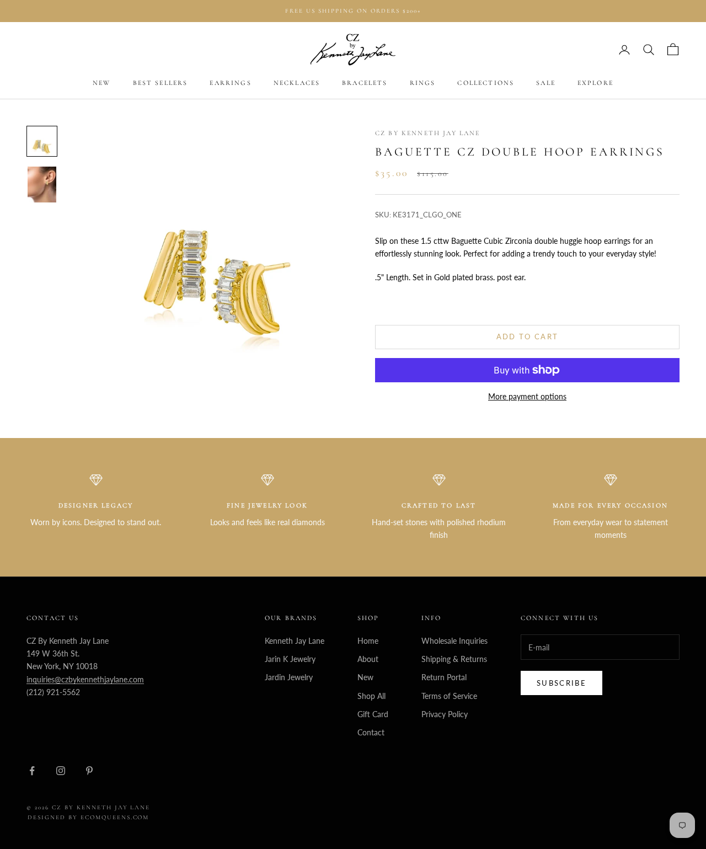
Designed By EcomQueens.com (88, 817)
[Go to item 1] (41, 141)
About (367, 659)
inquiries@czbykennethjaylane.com (85, 679)
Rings (423, 83)
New (101, 83)
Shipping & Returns (454, 659)
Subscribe (561, 683)
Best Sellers (160, 83)
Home (367, 640)
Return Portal (444, 677)
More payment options (527, 396)
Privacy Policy (444, 714)
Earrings (230, 83)
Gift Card (372, 714)
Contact (370, 732)
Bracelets (364, 83)
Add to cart (527, 336)
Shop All (371, 696)
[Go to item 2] (41, 184)
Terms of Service (449, 696)
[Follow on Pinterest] (89, 770)
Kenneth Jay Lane (294, 640)
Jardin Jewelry (289, 677)
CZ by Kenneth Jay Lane (427, 133)
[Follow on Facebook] (32, 770)
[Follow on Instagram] (60, 770)
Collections (485, 83)
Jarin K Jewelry (290, 659)
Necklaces (297, 83)
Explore (595, 83)
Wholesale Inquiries (454, 640)
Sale (545, 83)
